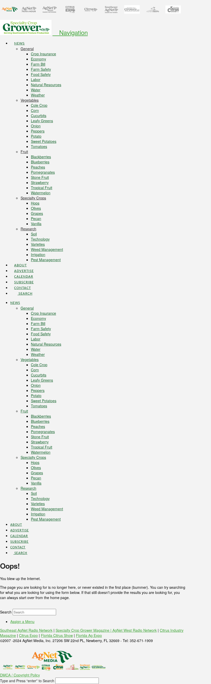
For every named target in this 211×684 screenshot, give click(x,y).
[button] (70, 32)
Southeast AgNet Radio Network (26, 630)
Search (6, 612)
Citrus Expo (28, 635)
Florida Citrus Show (57, 635)
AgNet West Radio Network (134, 630)
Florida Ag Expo (89, 635)
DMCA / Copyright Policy (20, 675)
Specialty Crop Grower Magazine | (84, 630)
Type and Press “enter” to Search (27, 680)
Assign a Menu (22, 621)
